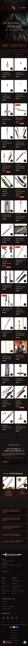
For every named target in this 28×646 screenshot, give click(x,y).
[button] (20, 7)
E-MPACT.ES (23, 624)
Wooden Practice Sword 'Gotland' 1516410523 (20, 334)
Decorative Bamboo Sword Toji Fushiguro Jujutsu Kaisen (6, 403)
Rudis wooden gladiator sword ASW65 (20, 239)
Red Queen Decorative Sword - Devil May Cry (7, 426)
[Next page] (17, 437)
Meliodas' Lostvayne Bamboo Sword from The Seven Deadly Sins (6, 192)
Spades (5, 45)
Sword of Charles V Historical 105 (20, 217)
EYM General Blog (16, 581)
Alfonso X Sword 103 (6, 120)
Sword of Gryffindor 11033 (6, 262)
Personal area (5, 601)
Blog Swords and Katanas (18, 591)
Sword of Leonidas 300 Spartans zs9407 (20, 287)
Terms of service (14, 635)
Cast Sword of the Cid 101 (7, 144)
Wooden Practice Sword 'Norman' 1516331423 (6, 357)
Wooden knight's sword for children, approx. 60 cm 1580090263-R (7, 216)
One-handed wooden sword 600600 (19, 379)
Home (6, 30)
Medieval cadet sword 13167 (19, 119)
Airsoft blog (15, 588)
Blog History (15, 593)
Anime (3, 588)
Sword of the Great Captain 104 (21, 428)
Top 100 (4, 593)
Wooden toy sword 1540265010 (21, 261)
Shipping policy (14, 638)
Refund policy (14, 630)
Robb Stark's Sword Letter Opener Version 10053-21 (6, 379)
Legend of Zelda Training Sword (6, 239)
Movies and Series (6, 591)
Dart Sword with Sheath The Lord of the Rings (21, 144)
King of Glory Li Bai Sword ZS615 (7, 309)
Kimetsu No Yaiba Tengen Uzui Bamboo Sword (20, 192)
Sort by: (12, 54)
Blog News (14, 583)
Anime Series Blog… (17, 586)
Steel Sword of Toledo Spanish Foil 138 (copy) (6, 97)
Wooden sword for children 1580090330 (7, 333)
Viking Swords (16, 45)
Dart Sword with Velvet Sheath (6, 167)
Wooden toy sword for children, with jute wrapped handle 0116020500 (7, 286)
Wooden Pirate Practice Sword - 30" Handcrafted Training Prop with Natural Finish (21, 356)
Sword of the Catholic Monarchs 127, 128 (21, 311)
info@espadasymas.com (7, 561)
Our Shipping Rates (6, 609)
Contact (4, 604)
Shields (3, 583)
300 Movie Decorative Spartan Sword (19, 403)
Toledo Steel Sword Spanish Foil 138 (21, 73)
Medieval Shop (5, 586)
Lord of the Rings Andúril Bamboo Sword (20, 167)
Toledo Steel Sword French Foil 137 (20, 95)
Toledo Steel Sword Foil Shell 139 (6, 73)
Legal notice (14, 643)
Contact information (14, 640)
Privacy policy (14, 633)
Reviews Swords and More (8, 606)
